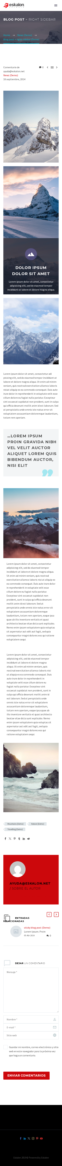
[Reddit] (28, 838)
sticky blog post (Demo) (37, 927)
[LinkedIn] (24, 838)
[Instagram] (33, 1138)
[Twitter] (10, 838)
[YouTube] (41, 1138)
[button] (49, 914)
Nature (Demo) (37, 824)
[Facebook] (5, 838)
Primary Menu (56, 5)
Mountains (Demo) (15, 824)
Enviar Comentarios (26, 1075)
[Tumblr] (19, 838)
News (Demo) (10, 75)
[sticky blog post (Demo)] (17, 932)
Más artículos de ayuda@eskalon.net (32, 896)
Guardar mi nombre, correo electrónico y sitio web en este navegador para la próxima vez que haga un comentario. (34, 1051)
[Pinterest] (14, 838)
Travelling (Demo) (15, 829)
